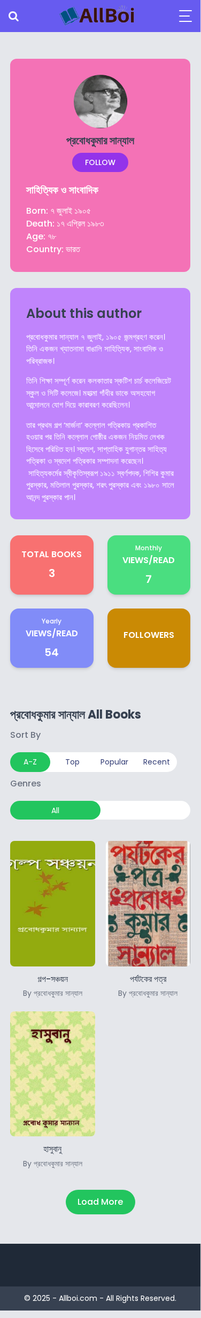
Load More (100, 1202)
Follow (100, 162)
